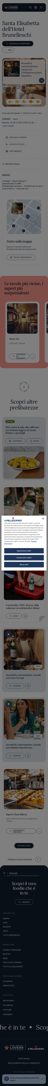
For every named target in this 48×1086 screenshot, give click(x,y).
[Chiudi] (43, 518)
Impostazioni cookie (24, 551)
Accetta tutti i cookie (24, 557)
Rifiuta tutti (24, 564)
